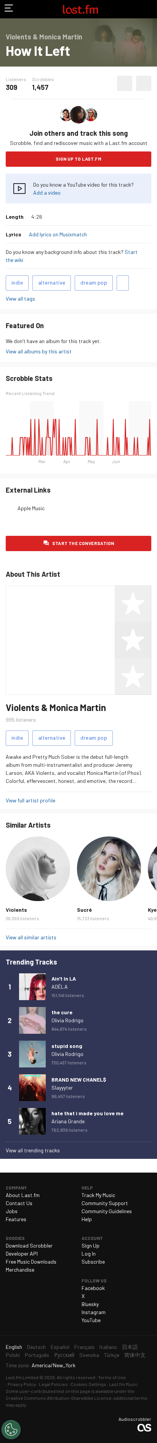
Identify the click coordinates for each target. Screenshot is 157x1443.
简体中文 (135, 1355)
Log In (89, 1253)
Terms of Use (112, 1377)
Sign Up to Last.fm (78, 158)
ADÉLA (59, 986)
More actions (143, 83)
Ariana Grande (68, 1121)
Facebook (93, 1288)
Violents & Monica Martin (56, 707)
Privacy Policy (22, 1384)
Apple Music (31, 508)
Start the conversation (83, 543)
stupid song (66, 1046)
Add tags (123, 283)
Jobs (12, 1211)
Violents (16, 909)
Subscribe (93, 1261)
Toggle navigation (9, 9)
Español (60, 1347)
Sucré (84, 909)
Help (87, 1219)
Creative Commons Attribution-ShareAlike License (58, 1398)
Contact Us (19, 1203)
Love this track (124, 83)
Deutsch (36, 1347)
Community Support (105, 1203)
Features (16, 1219)
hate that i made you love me (87, 1113)
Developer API (22, 1253)
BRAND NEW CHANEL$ (78, 1079)
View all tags (20, 298)
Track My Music (98, 1195)
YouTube (91, 1320)
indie (17, 282)
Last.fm (80, 9)
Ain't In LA (63, 978)
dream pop (93, 282)
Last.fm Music (123, 1384)
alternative (51, 282)
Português (37, 1355)
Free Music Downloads (31, 1261)
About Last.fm (23, 1195)
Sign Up (90, 1245)
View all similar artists (31, 937)
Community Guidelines (107, 1211)
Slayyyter (62, 1087)
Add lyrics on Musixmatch (58, 234)
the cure (61, 1012)
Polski (13, 1355)
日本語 (130, 1347)
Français (84, 1347)
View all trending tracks (33, 1150)
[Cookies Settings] (11, 1429)
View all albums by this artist (39, 351)
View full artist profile (30, 800)
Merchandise (20, 1269)
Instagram (94, 1312)
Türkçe (111, 1355)
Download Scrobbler (29, 1245)
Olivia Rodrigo (67, 1020)
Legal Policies (53, 1384)
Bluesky (90, 1304)
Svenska (89, 1355)
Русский (64, 1355)
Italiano (108, 1347)
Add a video (47, 192)
